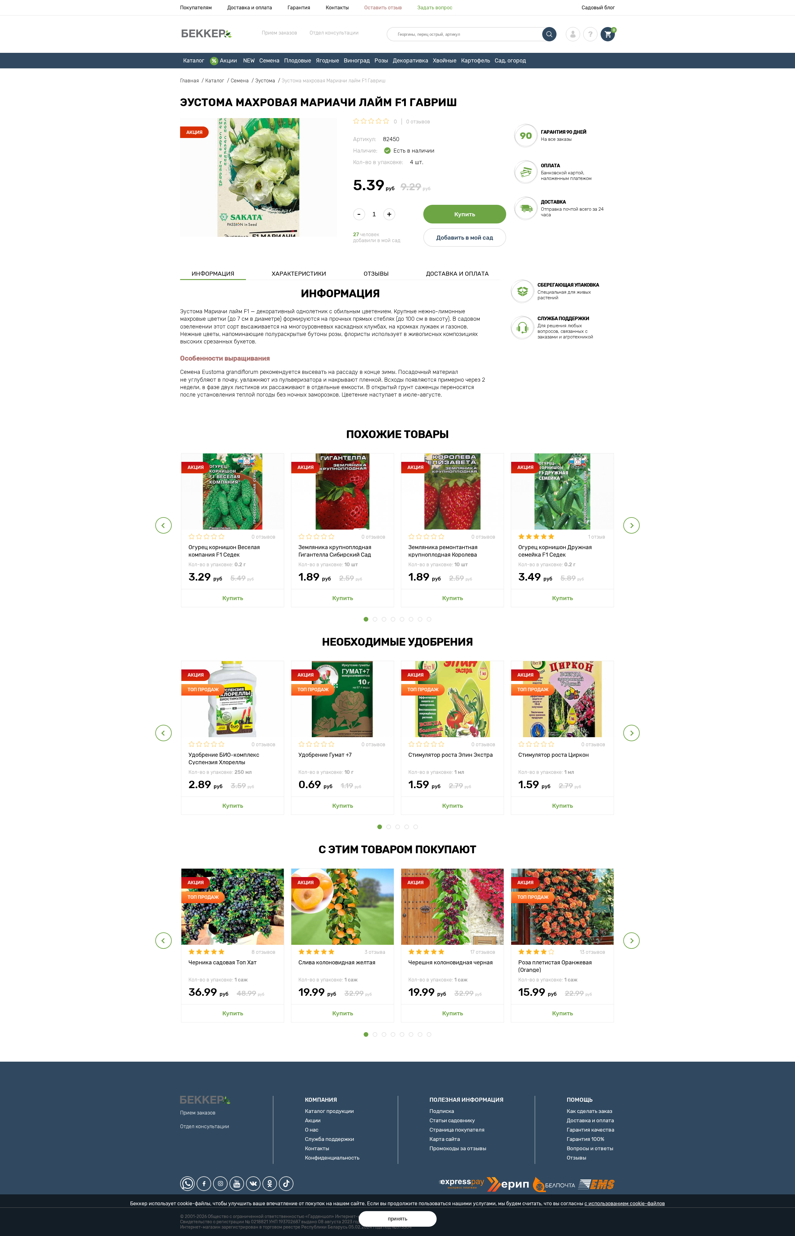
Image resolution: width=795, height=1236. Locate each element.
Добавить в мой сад (464, 237)
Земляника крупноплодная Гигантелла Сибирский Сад (334, 550)
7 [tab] (420, 619)
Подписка (441, 1111)
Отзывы (376, 273)
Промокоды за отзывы (457, 1148)
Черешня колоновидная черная (450, 962)
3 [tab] (384, 619)
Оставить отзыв (383, 8)
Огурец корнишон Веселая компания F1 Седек (224, 550)
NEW (249, 60)
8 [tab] (429, 619)
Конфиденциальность (332, 1158)
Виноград (357, 60)
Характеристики (299, 273)
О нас (311, 1130)
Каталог (193, 60)
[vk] (253, 1183)
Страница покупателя (456, 1130)
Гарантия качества (590, 1130)
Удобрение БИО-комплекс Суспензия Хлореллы (224, 758)
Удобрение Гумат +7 (325, 754)
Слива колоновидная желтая (336, 962)
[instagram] (220, 1183)
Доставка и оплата (249, 8)
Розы (381, 60)
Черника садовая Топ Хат (223, 962)
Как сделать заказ (589, 1111)
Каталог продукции (329, 1111)
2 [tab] (375, 619)
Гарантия (299, 8)
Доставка (553, 202)
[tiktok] (286, 1183)
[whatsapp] (187, 1183)
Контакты (337, 8)
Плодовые (297, 60)
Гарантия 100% (585, 1139)
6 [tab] (411, 619)
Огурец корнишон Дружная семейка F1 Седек (555, 550)
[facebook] (204, 1183)
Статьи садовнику (452, 1120)
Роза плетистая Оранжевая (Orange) (555, 965)
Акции (228, 60)
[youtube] (236, 1183)
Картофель (475, 60)
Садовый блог (598, 8)
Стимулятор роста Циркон (553, 754)
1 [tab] (366, 619)
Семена (269, 60)
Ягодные (327, 60)
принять (397, 1219)
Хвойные (445, 60)
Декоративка (410, 60)
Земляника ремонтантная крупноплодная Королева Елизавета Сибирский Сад (443, 550)
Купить (464, 214)
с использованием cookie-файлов (624, 1203)
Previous (163, 525)
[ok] (269, 1183)
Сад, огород (510, 60)
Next (631, 525)
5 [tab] (402, 619)
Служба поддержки (329, 1139)
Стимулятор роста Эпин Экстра (450, 754)
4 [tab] (393, 619)
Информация (213, 273)
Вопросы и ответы (590, 1148)
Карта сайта (444, 1139)
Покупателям (196, 8)
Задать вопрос (434, 8)
